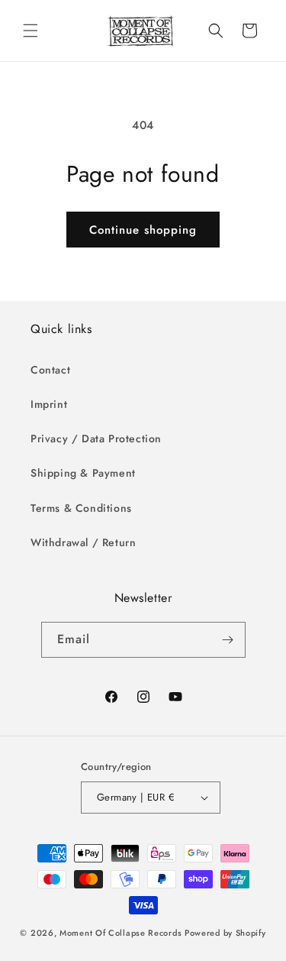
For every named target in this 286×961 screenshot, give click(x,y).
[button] (30, 30)
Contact (50, 369)
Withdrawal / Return (83, 542)
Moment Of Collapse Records (120, 933)
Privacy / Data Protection (96, 438)
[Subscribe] (228, 640)
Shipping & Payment (83, 472)
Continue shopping (143, 230)
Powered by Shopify (225, 933)
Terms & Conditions (81, 508)
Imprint (49, 404)
